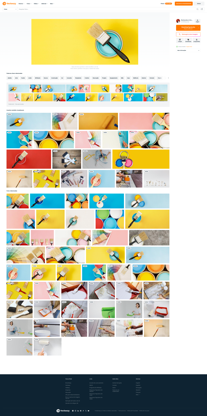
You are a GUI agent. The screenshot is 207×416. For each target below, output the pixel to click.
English (138, 383)
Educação (68, 392)
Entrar (199, 3)
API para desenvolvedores (72, 394)
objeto (160, 78)
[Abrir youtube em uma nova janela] (88, 410)
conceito (69, 78)
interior (144, 78)
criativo (87, 78)
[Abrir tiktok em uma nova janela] (83, 410)
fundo (23, 78)
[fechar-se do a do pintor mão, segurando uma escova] (156, 290)
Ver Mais (161, 97)
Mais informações (181, 50)
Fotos (28, 3)
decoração (96, 78)
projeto (104, 78)
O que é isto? (189, 46)
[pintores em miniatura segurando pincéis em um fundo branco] (156, 179)
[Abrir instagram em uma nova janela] (75, 410)
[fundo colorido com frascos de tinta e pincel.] (140, 159)
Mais (51, 3)
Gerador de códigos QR (71, 403)
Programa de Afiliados (95, 387)
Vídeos (36, 3)
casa (128, 78)
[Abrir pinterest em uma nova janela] (80, 410)
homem (152, 78)
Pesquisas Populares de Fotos (95, 394)
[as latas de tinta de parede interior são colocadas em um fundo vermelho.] (144, 121)
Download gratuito (188, 28)
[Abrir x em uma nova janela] (86, 410)
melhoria (135, 78)
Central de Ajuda (117, 383)
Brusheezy (68, 383)
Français (138, 392)
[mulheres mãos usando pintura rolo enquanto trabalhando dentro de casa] (47, 309)
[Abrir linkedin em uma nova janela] (78, 410)
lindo (30, 78)
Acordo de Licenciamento (96, 383)
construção (54, 78)
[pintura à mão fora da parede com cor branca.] (129, 179)
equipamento (113, 78)
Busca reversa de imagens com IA (72, 397)
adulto (10, 78)
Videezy (67, 387)
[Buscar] (197, 9)
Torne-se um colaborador (115, 390)
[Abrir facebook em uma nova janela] (73, 410)
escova (46, 78)
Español (138, 385)
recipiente (78, 78)
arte (16, 78)
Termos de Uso (122, 410)
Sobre (114, 387)
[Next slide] (167, 78)
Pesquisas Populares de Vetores (95, 390)
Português (139, 387)
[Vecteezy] (9, 3)
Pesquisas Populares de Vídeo (95, 398)
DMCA (91, 385)
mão (122, 78)
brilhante (37, 78)
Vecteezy (67, 385)
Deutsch (138, 390)
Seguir (197, 21)
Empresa (67, 390)
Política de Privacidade (132, 410)
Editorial (43, 3)
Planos (162, 3)
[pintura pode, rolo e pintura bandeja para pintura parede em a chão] (156, 309)
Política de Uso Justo (144, 410)
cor (62, 78)
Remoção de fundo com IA (72, 401)
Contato (114, 385)
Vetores (21, 3)
